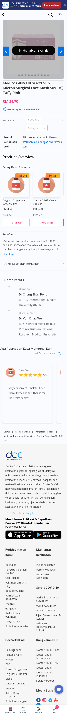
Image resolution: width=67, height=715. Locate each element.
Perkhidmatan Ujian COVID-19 (47, 599)
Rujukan (23, 712)
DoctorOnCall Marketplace (44, 656)
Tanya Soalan (13, 621)
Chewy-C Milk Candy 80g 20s (44, 202)
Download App (51, 5)
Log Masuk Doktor (16, 674)
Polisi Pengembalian (17, 626)
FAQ (7, 664)
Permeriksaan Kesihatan (13, 597)
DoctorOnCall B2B (47, 663)
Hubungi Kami (13, 650)
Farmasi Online (22, 431)
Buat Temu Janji (14, 590)
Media (9, 678)
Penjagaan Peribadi (45, 431)
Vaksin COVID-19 (46, 605)
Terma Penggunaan (16, 669)
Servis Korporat (45, 680)
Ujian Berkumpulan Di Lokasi (48, 617)
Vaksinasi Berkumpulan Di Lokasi (45, 627)
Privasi (9, 659)
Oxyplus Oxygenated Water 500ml (14, 202)
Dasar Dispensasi (15, 683)
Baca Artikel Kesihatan (43, 576)
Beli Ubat (39, 712)
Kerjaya (9, 688)
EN (61, 14)
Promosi (10, 603)
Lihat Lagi (8, 254)
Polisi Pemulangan (16, 701)
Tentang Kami (13, 654)
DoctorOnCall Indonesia (44, 674)
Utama (7, 431)
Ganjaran (10, 608)
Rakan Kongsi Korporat (13, 694)
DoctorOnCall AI (45, 667)
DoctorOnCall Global (48, 650)
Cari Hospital (12, 577)
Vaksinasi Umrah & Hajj (16, 584)
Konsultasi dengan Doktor (16, 571)
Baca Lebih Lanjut (22, 513)
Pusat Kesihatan (45, 564)
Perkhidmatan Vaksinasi (13, 615)
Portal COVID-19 (45, 610)
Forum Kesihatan (46, 569)
